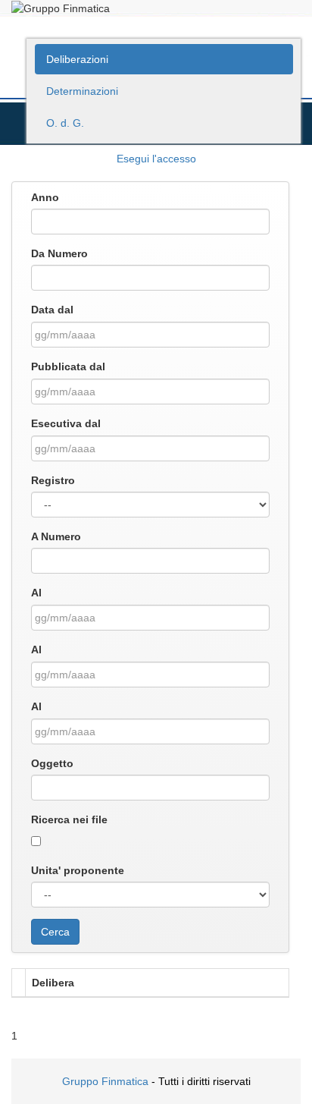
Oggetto (52, 763)
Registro (53, 480)
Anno (45, 197)
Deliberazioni (77, 59)
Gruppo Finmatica (105, 1081)
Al (36, 593)
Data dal (52, 310)
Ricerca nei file (69, 819)
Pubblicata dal (68, 366)
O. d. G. (65, 123)
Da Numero (59, 253)
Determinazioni (82, 91)
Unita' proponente (77, 870)
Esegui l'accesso (156, 159)
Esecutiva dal (66, 423)
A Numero (56, 536)
